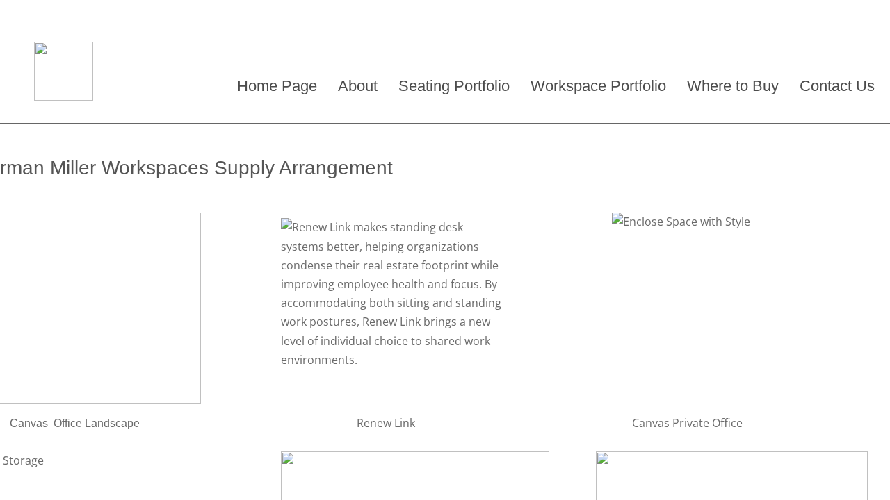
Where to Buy (733, 85)
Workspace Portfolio (598, 85)
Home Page (277, 85)
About (358, 85)
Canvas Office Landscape (75, 423)
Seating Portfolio (454, 85)
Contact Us (837, 85)
